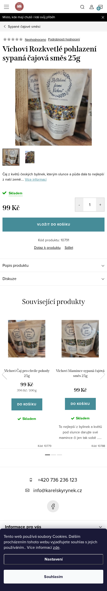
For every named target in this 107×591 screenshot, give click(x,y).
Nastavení (54, 559)
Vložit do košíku (53, 224)
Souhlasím (53, 577)
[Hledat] (82, 6)
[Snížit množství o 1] (79, 204)
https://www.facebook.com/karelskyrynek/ (53, 506)
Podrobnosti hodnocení (64, 39)
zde (56, 547)
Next (102, 374)
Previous (4, 374)
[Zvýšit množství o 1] (100, 204)
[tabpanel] (27, 381)
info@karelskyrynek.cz (57, 490)
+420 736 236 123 (57, 479)
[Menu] (6, 6)
